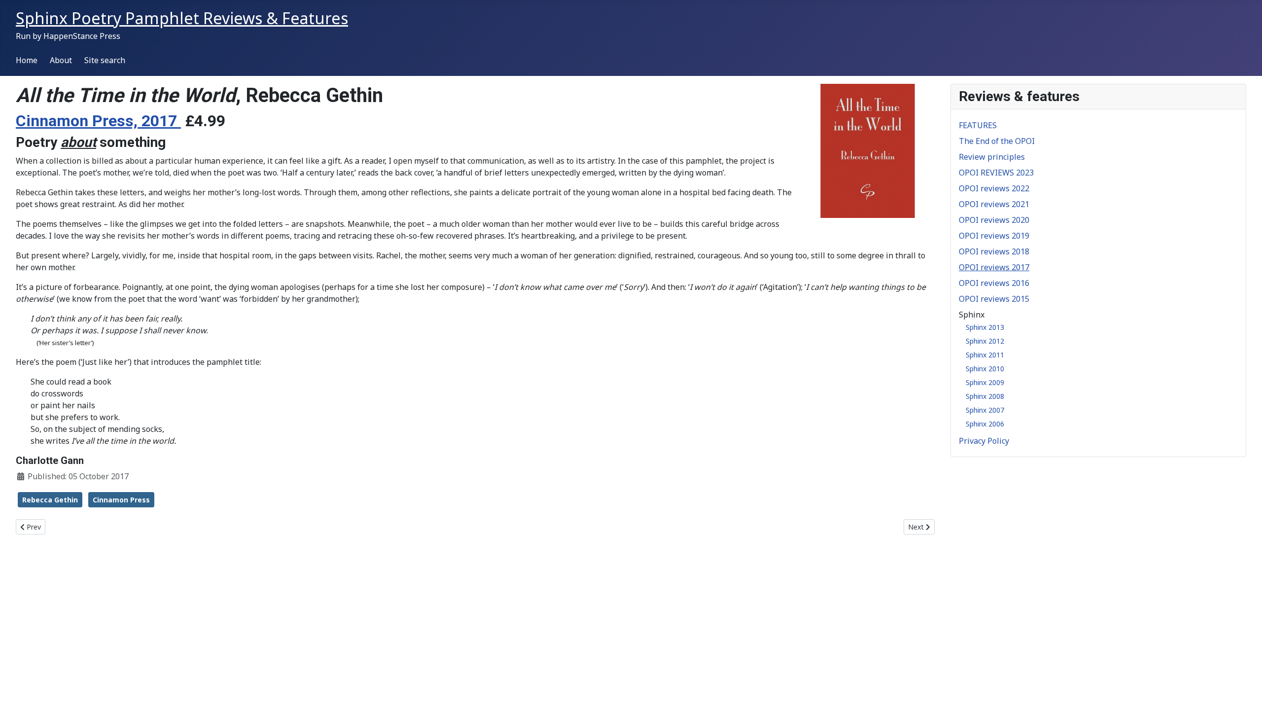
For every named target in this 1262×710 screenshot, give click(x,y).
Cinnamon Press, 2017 (98, 120)
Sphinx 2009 (985, 382)
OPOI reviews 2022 (994, 188)
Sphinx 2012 (985, 341)
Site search (104, 60)
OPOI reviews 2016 (994, 283)
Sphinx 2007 (985, 410)
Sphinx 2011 (985, 354)
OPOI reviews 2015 (994, 298)
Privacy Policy (984, 440)
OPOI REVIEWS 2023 (996, 172)
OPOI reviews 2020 (994, 219)
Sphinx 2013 (985, 327)
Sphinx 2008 (985, 396)
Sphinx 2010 (985, 368)
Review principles (992, 156)
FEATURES (978, 125)
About (61, 60)
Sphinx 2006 (985, 423)
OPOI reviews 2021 (994, 204)
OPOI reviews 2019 (994, 235)
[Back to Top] (1244, 691)
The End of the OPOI (997, 141)
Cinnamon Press (121, 499)
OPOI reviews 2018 (994, 251)
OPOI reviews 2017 (994, 267)
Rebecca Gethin (50, 499)
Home (26, 60)
